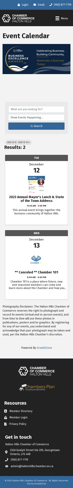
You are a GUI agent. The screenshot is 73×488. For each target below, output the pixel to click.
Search (38, 126)
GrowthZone (44, 347)
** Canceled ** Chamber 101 (36, 272)
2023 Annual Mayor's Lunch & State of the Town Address (36, 199)
